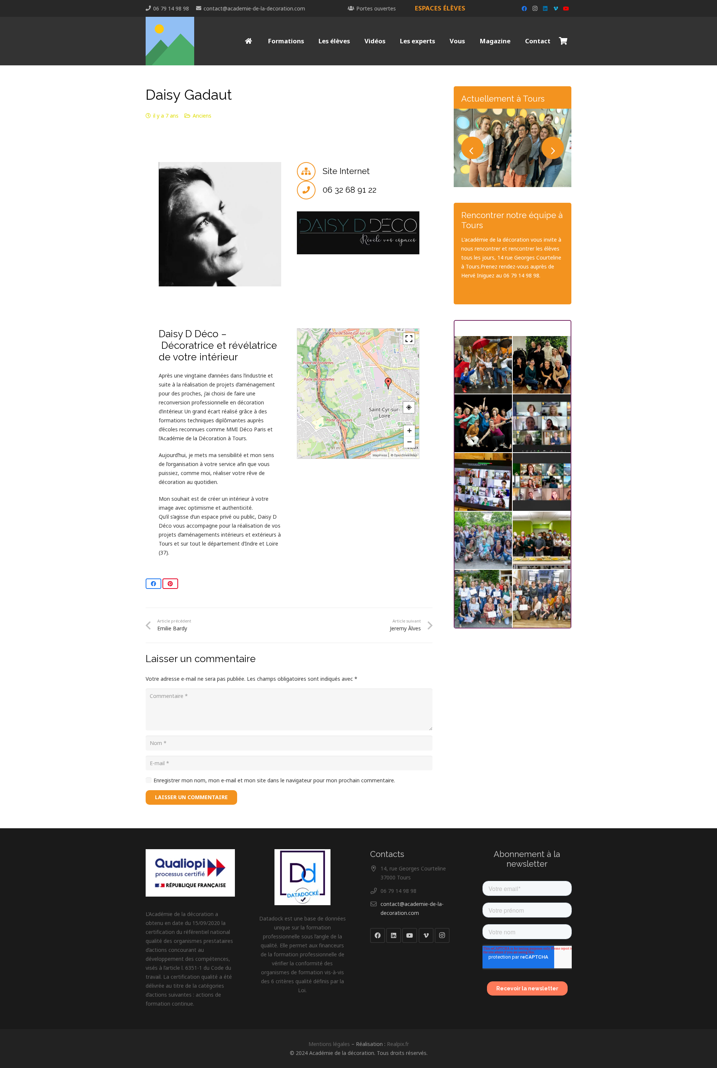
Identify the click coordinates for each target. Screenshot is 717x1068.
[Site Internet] (310, 171)
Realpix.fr (398, 1043)
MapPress (380, 455)
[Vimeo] (555, 8)
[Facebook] (524, 8)
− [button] (409, 442)
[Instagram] (535, 8)
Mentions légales (329, 1043)
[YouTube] (566, 8)
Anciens (202, 115)
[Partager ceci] (153, 583)
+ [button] (409, 430)
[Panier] (563, 41)
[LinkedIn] (545, 8)
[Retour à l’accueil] (249, 41)
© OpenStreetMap (404, 455)
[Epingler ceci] (170, 583)
